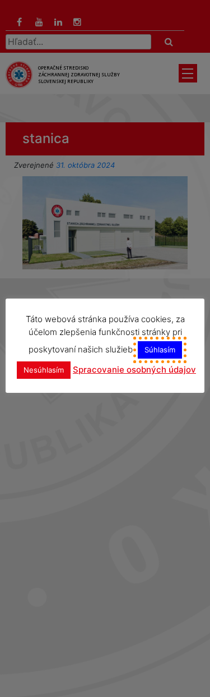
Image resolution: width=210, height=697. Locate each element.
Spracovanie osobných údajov (134, 369)
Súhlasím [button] (159, 349)
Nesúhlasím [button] (44, 369)
